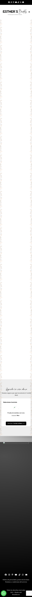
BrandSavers (16, 594)
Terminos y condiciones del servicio (16, 582)
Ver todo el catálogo (16, 265)
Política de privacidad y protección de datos (16, 579)
